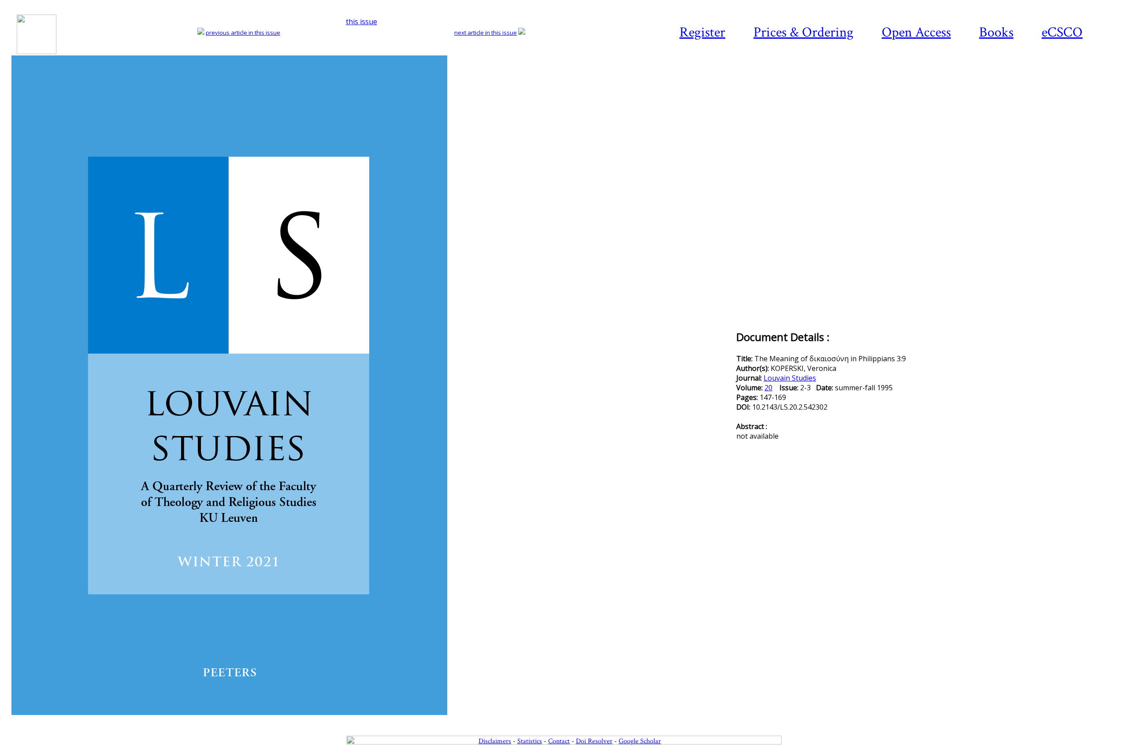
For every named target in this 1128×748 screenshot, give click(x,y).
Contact (559, 741)
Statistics (529, 741)
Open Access (916, 32)
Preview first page (373, 720)
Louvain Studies (790, 378)
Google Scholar (640, 741)
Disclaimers (495, 741)
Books (996, 32)
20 (768, 387)
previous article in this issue (243, 33)
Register (702, 32)
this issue (361, 21)
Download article (1068, 82)
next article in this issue (485, 33)
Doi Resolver (594, 741)
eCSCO (1062, 32)
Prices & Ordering (803, 32)
